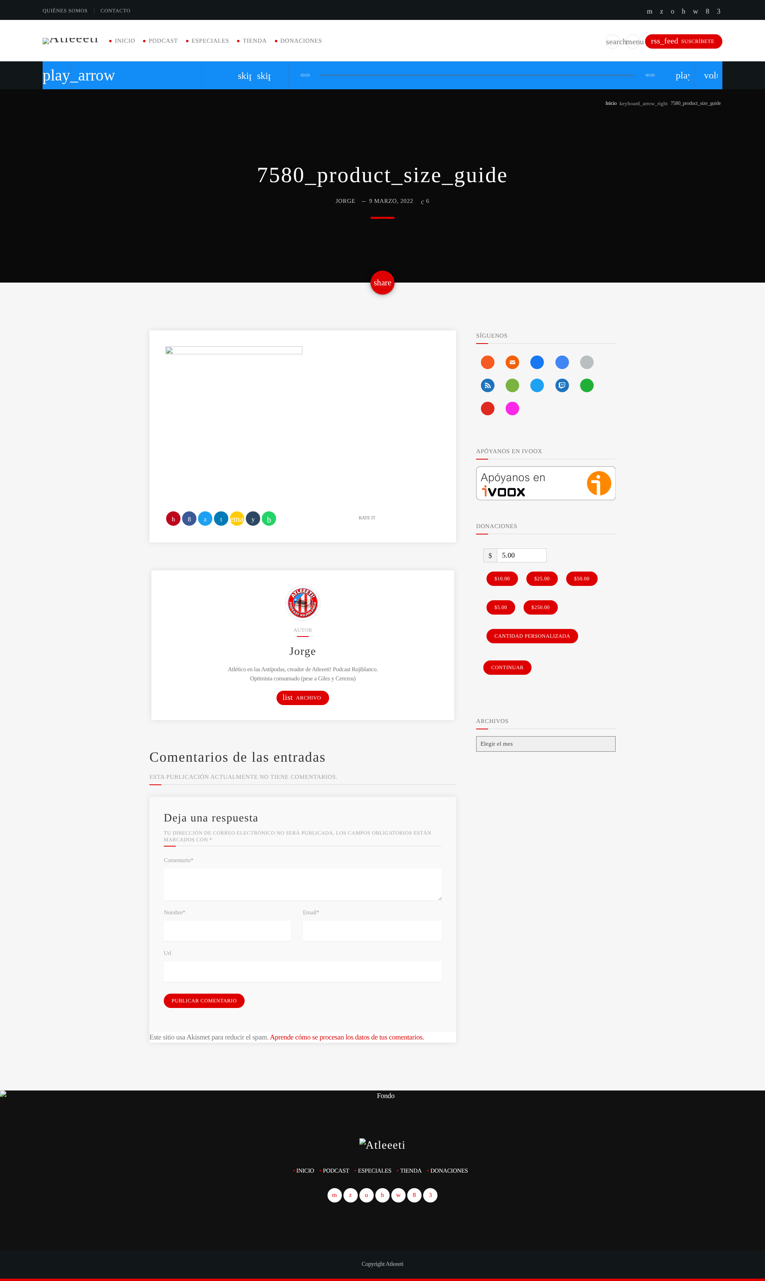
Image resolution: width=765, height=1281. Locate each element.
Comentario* (178, 860)
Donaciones (301, 41)
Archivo (301, 697)
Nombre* (174, 913)
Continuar (507, 667)
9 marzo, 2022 (391, 201)
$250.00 (541, 607)
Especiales (211, 41)
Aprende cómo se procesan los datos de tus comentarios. (347, 1037)
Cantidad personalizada (532, 636)
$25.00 (542, 579)
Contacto (115, 11)
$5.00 (500, 607)
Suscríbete (682, 41)
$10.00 (502, 579)
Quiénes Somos (65, 11)
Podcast (163, 41)
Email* (311, 913)
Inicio (125, 41)
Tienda (255, 41)
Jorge (345, 201)
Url (167, 953)
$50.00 (582, 579)
